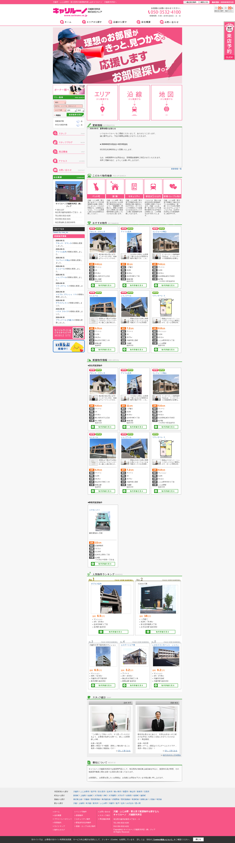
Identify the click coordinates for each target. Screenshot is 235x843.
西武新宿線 (95, 799)
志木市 (109, 792)
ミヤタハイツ (94, 510)
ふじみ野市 (84, 792)
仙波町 (90, 795)
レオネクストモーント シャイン (165, 645)
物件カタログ (59, 830)
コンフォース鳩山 (159, 231)
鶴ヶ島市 (117, 792)
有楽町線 (135, 799)
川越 (75, 803)
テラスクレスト (62, 303)
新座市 (139, 792)
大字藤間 (112, 795)
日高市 (146, 792)
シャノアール (126, 296)
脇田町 (143, 795)
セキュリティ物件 (83, 819)
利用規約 (57, 823)
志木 (123, 803)
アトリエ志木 (126, 231)
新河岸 (95, 803)
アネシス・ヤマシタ (97, 231)
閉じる (198, 839)
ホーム (57, 812)
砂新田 (129, 795)
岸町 (105, 795)
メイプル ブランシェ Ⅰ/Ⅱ (66, 294)
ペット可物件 (81, 812)
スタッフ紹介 (105, 815)
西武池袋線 (125, 799)
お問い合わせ (105, 812)
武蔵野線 (115, 799)
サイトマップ (59, 826)
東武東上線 (77, 799)
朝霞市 (125, 792)
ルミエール (93, 296)
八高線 (152, 799)
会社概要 (57, 815)
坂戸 (117, 803)
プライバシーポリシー (63, 819)
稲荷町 (136, 795)
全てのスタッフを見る (172, 755)
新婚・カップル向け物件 (85, 826)
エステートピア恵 (128, 645)
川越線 (86, 799)
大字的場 (98, 795)
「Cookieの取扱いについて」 (163, 840)
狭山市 (132, 792)
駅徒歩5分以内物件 (83, 823)
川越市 (76, 792)
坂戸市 (93, 792)
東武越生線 (106, 799)
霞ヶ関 (137, 803)
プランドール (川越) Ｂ (65, 320)
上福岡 (83, 795)
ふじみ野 (103, 803)
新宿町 (76, 795)
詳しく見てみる (124, 751)
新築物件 (79, 815)
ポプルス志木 (96, 584)
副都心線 (144, 799)
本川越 (88, 803)
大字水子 (121, 795)
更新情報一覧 (176, 169)
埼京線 (159, 799)
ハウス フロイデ (62, 311)
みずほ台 (129, 803)
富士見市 (101, 792)
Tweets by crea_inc (60, 232)
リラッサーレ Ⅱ (158, 296)
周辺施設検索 (105, 819)
